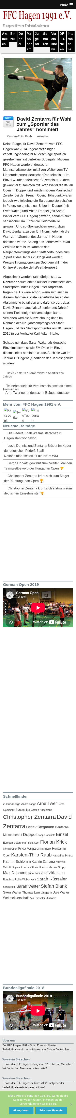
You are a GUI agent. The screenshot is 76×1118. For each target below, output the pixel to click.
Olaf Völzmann (53, 873)
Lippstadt (17, 867)
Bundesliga (22, 809)
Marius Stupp (56, 867)
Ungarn (46, 892)
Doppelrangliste (46, 835)
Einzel (12, 36)
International (70, 41)
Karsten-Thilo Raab (19, 136)
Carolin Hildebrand (41, 809)
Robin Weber (22, 879)
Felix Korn (33, 842)
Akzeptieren (21, 1110)
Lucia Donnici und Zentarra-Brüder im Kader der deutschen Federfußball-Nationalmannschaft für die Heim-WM (37, 451)
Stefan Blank (54, 886)
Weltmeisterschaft (16, 898)
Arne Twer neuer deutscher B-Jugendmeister (38, 392)
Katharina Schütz (62, 855)
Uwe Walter (60, 892)
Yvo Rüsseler (37, 898)
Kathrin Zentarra (43, 861)
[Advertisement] (38, 538)
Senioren (45, 39)
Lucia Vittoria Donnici (35, 867)
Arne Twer (47, 803)
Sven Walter (12, 892)
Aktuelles (4, 39)
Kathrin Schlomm (17, 861)
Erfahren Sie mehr (51, 1110)
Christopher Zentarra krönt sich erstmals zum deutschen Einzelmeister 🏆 (38, 491)
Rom (33, 879)
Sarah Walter (37, 372)
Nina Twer (34, 873)
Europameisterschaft (15, 842)
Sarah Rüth (9, 886)
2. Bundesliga (11, 804)
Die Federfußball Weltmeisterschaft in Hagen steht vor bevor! (33, 435)
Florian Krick (53, 842)
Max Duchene (15, 873)
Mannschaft (29, 41)
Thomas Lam (31, 892)
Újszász (51, 898)
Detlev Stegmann (40, 827)
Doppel (20, 39)
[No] (71, 1104)
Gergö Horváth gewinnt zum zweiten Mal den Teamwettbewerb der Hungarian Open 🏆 (38, 465)
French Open (10, 848)
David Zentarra (16, 372)
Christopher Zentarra (29, 817)
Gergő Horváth (43, 849)
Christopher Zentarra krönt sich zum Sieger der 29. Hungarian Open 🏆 (36, 478)
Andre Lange (28, 804)
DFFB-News (62, 41)
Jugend (37, 39)
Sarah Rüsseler (52, 879)
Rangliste (8, 879)
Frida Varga (27, 848)
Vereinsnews (54, 41)
